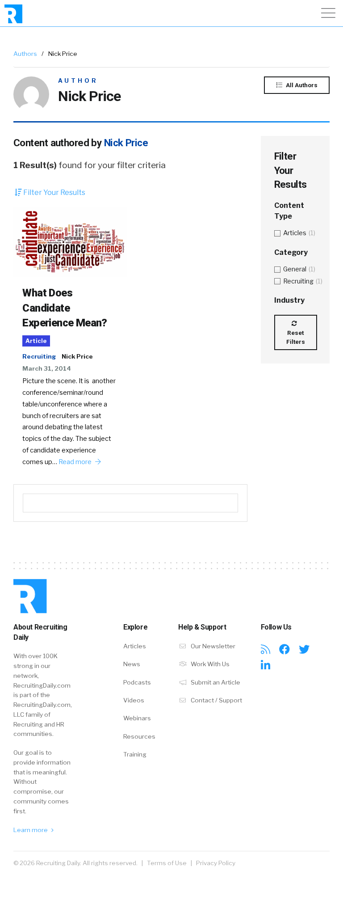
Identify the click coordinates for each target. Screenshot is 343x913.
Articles (134, 646)
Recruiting (39, 356)
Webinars (137, 718)
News (131, 664)
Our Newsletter (212, 646)
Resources (139, 736)
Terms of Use (167, 863)
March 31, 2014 (46, 368)
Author (78, 80)
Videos (133, 700)
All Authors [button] (301, 85)
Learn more (31, 829)
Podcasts (137, 682)
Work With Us (209, 664)
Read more (76, 462)
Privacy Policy (215, 863)
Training (134, 754)
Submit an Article (214, 682)
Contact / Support (215, 700)
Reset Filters (295, 337)
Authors (25, 53)
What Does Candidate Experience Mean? (64, 308)
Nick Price (77, 356)
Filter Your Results (53, 192)
